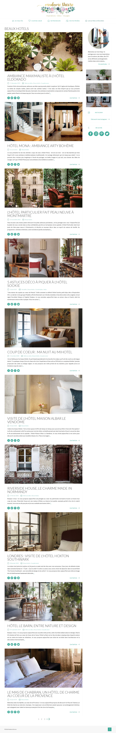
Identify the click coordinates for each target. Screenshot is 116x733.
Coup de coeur (36, 21)
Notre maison (55, 21)
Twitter (107, 133)
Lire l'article (73, 98)
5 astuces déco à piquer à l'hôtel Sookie (37, 284)
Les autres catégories (96, 21)
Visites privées (74, 21)
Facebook (90, 133)
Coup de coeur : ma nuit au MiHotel (39, 352)
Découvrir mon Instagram (99, 119)
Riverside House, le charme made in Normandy (39, 490)
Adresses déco (29, 83)
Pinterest (101, 133)
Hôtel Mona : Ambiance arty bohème (40, 146)
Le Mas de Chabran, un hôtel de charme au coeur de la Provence (43, 694)
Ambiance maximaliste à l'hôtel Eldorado (35, 77)
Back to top (109, 729)
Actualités (19, 21)
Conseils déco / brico (41, 289)
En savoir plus (102, 64)
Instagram (96, 133)
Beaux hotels (36, 83)
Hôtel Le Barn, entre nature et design (41, 626)
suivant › (48, 719)
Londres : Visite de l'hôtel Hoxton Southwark (38, 557)
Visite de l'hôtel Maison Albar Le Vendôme (36, 420)
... (50, 93)
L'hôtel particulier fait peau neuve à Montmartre (40, 214)
